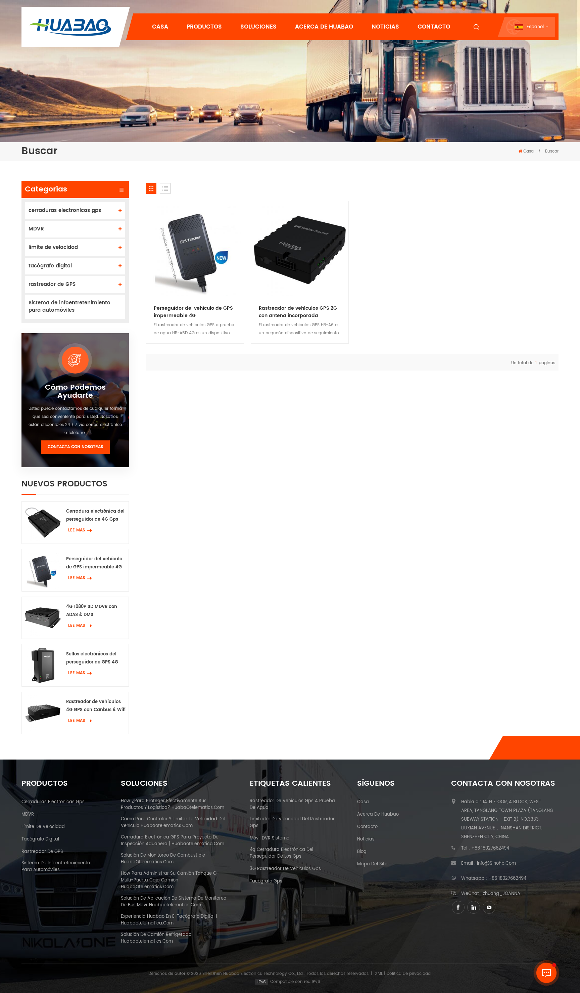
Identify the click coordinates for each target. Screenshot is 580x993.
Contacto (434, 27)
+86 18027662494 (490, 848)
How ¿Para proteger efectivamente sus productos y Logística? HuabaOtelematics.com (172, 804)
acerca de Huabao (378, 814)
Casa (160, 27)
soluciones (258, 27)
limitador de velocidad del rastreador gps (292, 822)
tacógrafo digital (50, 266)
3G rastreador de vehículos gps (285, 869)
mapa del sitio (372, 864)
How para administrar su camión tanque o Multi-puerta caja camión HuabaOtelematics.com (168, 880)
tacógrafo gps (266, 881)
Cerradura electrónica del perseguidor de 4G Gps (95, 515)
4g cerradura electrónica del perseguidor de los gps (281, 853)
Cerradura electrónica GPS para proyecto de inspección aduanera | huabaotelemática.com (172, 841)
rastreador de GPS (52, 284)
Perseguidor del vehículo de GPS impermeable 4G (94, 563)
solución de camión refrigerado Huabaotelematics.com (156, 938)
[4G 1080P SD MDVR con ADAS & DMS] (43, 618)
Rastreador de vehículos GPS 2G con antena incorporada (298, 312)
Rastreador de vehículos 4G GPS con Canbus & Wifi (96, 706)
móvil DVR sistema (270, 838)
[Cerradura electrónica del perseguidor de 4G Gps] (43, 522)
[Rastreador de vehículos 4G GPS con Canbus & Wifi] (43, 713)
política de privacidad (409, 973)
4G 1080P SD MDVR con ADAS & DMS (91, 610)
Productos (204, 27)
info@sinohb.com (496, 863)
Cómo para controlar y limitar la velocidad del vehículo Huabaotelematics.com (173, 822)
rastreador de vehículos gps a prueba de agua (292, 804)
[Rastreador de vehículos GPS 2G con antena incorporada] (300, 250)
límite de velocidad (53, 247)
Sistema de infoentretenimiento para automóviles (69, 306)
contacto (367, 827)
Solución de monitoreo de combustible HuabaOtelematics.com (163, 859)
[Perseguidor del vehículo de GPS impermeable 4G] (43, 570)
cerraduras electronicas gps (65, 210)
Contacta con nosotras (75, 447)
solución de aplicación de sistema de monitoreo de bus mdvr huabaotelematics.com (173, 902)
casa (363, 802)
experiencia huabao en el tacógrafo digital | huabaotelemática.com (169, 920)
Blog (362, 852)
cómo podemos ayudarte (75, 392)
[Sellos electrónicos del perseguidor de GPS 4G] (43, 665)
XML (379, 973)
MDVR (36, 229)
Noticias (385, 27)
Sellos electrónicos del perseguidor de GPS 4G (92, 658)
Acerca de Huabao (324, 27)
